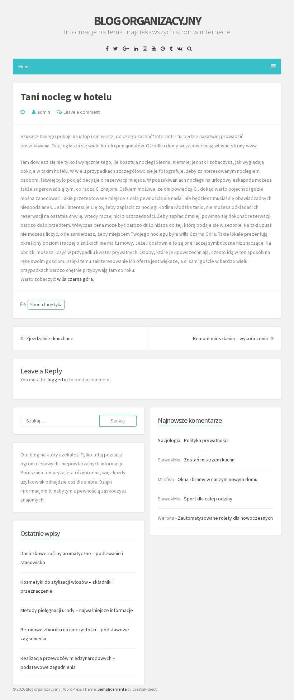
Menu (24, 66)
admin (43, 112)
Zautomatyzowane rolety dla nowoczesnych (225, 518)
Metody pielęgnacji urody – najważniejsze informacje (76, 610)
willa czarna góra (75, 279)
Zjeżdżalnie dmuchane (49, 338)
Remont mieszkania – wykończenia (233, 338)
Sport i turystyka (46, 304)
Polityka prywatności (206, 440)
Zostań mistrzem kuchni (210, 459)
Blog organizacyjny (147, 21)
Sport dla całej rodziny (208, 498)
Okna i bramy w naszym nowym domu (217, 479)
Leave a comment (81, 112)
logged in (58, 379)
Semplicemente (112, 689)
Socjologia (169, 440)
